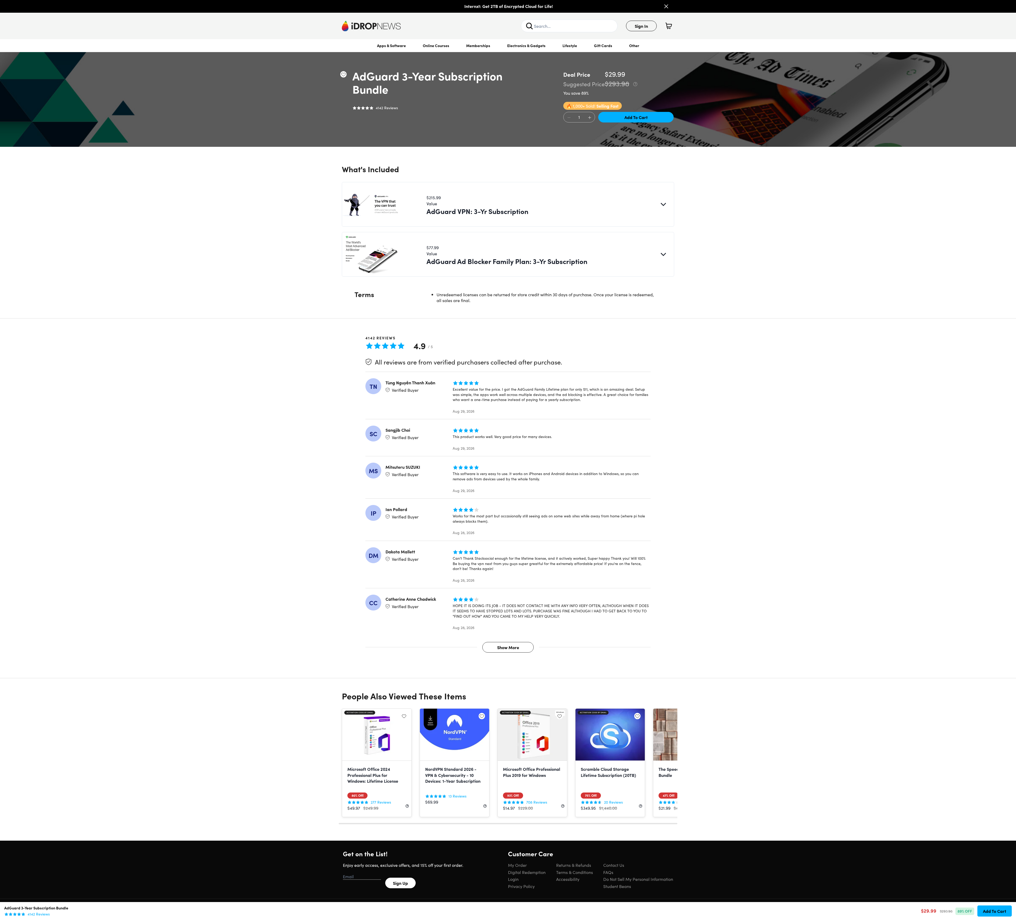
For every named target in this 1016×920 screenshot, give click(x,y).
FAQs (608, 872)
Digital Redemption (527, 872)
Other (634, 45)
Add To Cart (636, 117)
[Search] (529, 26)
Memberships (478, 45)
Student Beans (617, 886)
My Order (517, 865)
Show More (508, 647)
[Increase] (589, 117)
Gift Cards (603, 45)
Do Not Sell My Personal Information (638, 879)
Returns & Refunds (573, 865)
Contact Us (613, 865)
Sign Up (400, 883)
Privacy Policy (521, 886)
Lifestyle (570, 45)
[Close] (666, 6)
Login (513, 879)
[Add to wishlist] (343, 74)
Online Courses (436, 45)
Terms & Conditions (574, 872)
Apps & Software (391, 45)
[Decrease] (569, 117)
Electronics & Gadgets (526, 45)
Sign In (641, 26)
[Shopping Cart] (668, 25)
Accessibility (567, 879)
